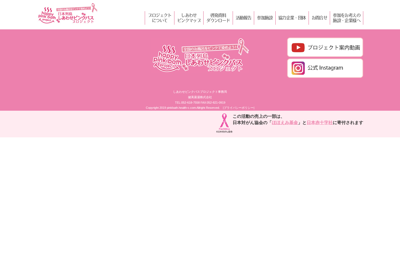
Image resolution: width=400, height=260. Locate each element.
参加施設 (265, 18)
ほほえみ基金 (285, 122)
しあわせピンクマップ (189, 18)
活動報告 (243, 18)
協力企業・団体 (292, 18)
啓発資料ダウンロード (218, 18)
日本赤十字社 (320, 122)
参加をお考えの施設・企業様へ (346, 18)
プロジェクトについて (159, 18)
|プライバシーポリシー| (238, 107)
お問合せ (319, 18)
